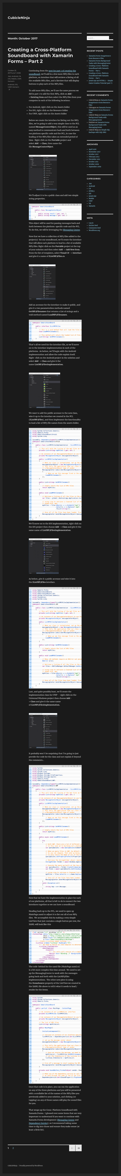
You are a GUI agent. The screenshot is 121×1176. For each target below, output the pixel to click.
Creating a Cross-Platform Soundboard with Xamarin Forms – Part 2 (40, 55)
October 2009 (94, 164)
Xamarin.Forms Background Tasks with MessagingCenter (101, 117)
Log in (91, 223)
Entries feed (93, 225)
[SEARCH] (111, 39)
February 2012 (94, 157)
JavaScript (92, 196)
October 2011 (93, 162)
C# (20, 76)
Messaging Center (71, 230)
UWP (19, 79)
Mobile (14, 79)
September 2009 (95, 167)
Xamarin (11, 81)
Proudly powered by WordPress (31, 1166)
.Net (9, 76)
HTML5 (92, 191)
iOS (9, 79)
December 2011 (94, 159)
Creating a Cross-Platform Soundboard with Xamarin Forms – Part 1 (99, 75)
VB (90, 203)
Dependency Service (38, 1123)
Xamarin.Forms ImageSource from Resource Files (101, 102)
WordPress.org (94, 230)
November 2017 (94, 152)
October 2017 (94, 154)
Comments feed (95, 228)
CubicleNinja (19, 18)
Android (15, 76)
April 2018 (92, 149)
